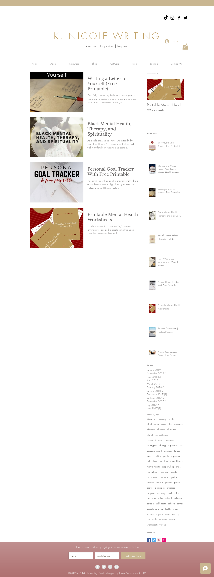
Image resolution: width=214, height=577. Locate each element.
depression (173, 445)
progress (171, 487)
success (150, 514)
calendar (178, 424)
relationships (173, 493)
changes (151, 429)
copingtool (152, 445)
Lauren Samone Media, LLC (132, 573)
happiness (175, 455)
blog (170, 424)
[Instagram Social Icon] (164, 540)
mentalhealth (153, 471)
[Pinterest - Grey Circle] (110, 567)
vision (172, 519)
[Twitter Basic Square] (154, 540)
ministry (164, 471)
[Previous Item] (152, 89)
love (166, 461)
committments (161, 434)
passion (159, 482)
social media (153, 508)
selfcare (150, 503)
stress (175, 508)
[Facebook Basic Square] (149, 540)
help (149, 461)
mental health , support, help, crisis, (164, 466)
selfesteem (161, 503)
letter (155, 461)
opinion (173, 477)
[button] (185, 46)
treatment (163, 519)
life (161, 461)
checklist (161, 429)
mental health (176, 461)
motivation (152, 477)
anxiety (162, 419)
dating (162, 445)
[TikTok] (166, 17)
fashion (157, 455)
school (168, 498)
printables (160, 487)
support (159, 514)
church (150, 434)
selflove (171, 503)
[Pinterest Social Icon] (159, 540)
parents (150, 482)
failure (177, 450)
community (169, 440)
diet (182, 445)
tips (148, 519)
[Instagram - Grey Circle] (116, 567)
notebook (163, 477)
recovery (161, 493)
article (171, 419)
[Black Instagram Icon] (172, 17)
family (149, 455)
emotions (168, 450)
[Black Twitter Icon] (185, 17)
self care (178, 498)
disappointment (154, 450)
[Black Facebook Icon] (179, 17)
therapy (175, 514)
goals (166, 455)
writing (162, 524)
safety (160, 498)
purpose (151, 493)
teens (167, 514)
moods (173, 471)
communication (154, 440)
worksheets (152, 524)
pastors (168, 482)
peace (177, 482)
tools (154, 519)
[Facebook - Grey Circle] (97, 567)
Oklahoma (152, 419)
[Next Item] (178, 89)
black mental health (156, 424)
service (180, 503)
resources (151, 498)
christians (171, 429)
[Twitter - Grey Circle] (104, 567)
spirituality (166, 508)
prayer (150, 487)
